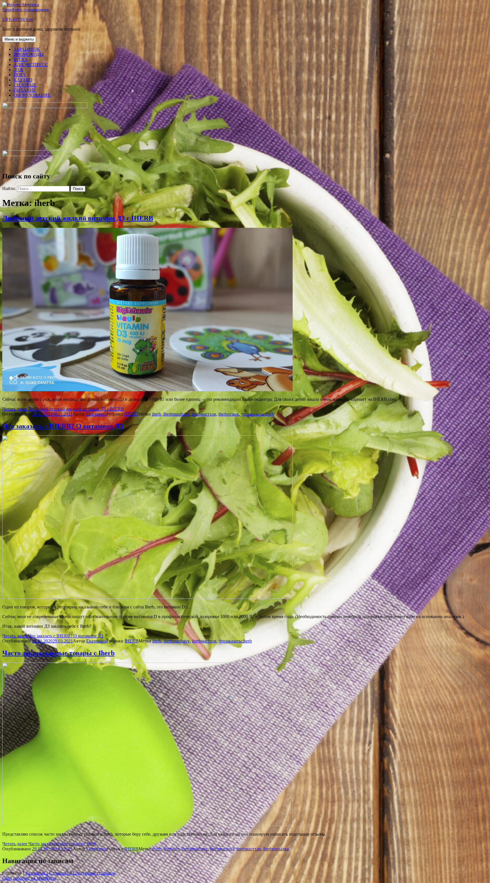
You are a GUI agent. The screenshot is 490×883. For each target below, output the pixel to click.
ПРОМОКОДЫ (29, 54)
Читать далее (63, 408)
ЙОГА (20, 74)
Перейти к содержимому (26, 9)
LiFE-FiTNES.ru (17, 19)
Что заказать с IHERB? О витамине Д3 (62, 426)
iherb (156, 414)
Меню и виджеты (19, 39)
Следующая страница (94, 873)
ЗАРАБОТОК (27, 49)
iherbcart (171, 848)
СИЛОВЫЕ (25, 85)
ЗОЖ (18, 69)
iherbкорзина (222, 848)
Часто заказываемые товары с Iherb (58, 653)
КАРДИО (23, 79)
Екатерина (96, 414)
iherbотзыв (228, 414)
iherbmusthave (176, 414)
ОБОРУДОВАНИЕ (32, 95)
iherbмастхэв (204, 414)
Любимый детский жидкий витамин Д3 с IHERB (77, 218)
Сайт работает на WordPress (29, 878)
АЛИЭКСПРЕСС (31, 64)
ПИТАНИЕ (25, 90)
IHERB (21, 59)
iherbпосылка (276, 848)
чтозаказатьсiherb (257, 414)
